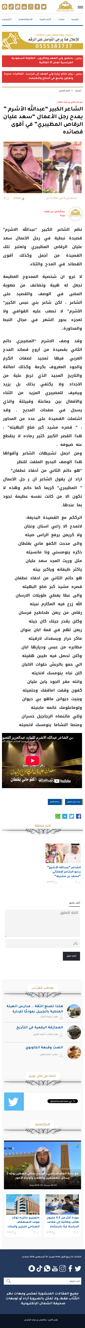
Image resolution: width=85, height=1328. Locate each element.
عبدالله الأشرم (55, 801)
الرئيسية (75, 19)
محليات (61, 19)
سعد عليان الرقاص (73, 801)
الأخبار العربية (45, 19)
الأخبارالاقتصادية (25, 19)
